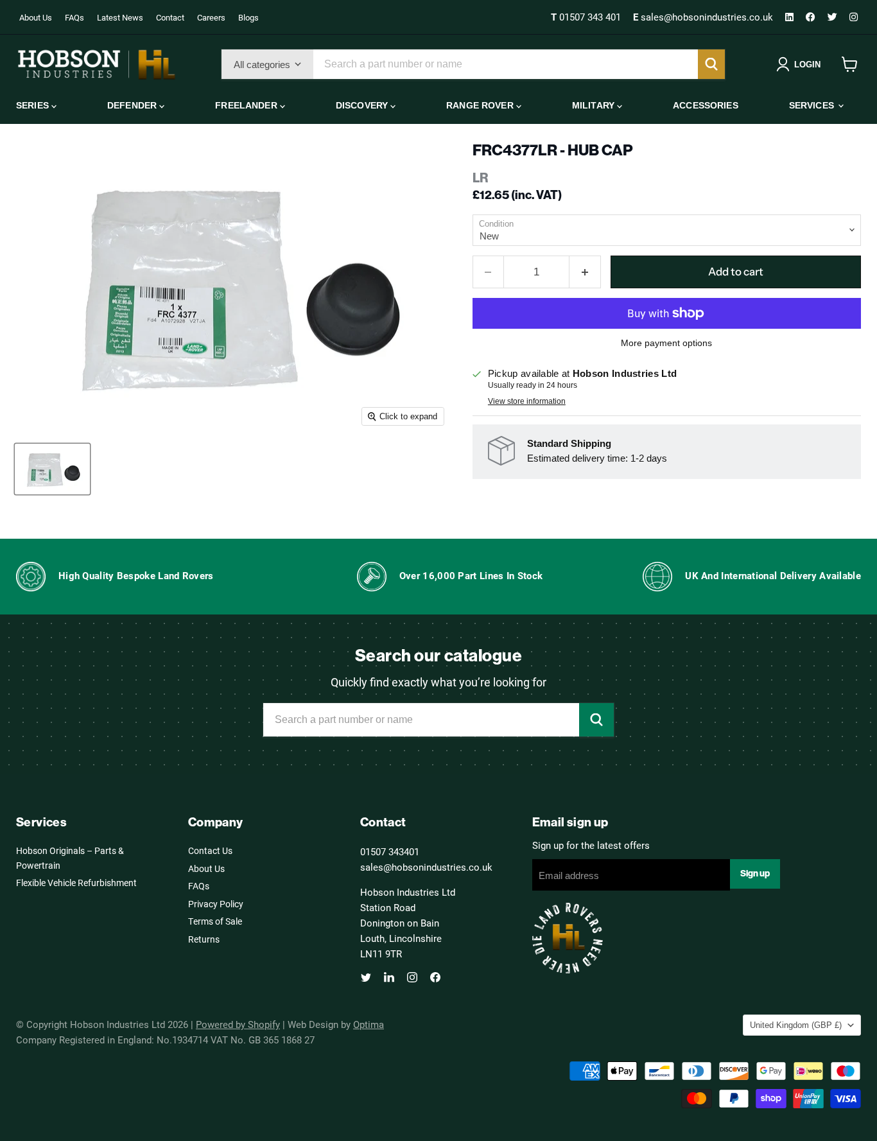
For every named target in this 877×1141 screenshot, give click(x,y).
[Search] (711, 64)
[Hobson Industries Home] (96, 64)
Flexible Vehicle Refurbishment (76, 882)
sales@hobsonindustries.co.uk (704, 16)
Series (33, 105)
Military (594, 105)
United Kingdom (796, 1025)
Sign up (755, 873)
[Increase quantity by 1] (585, 272)
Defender (133, 105)
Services (813, 105)
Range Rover (481, 105)
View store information (527, 401)
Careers (211, 17)
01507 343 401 (587, 16)
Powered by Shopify (238, 1024)
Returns (204, 939)
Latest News (120, 17)
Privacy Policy (215, 904)
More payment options (666, 343)
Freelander (247, 105)
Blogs (248, 17)
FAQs (74, 17)
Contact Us (210, 850)
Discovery (363, 105)
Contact (170, 17)
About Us (35, 17)
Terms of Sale (215, 921)
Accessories (705, 105)
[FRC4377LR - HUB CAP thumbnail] (52, 469)
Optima (368, 1024)
